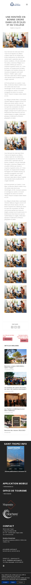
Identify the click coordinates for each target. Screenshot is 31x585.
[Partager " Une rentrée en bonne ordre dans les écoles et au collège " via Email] (15, 327)
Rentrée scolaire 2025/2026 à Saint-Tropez (14, 367)
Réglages (21, 582)
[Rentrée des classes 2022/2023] (15, 421)
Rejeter (13, 582)
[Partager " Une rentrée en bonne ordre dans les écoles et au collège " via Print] (19, 327)
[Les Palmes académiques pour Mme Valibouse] (15, 400)
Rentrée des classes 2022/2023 (14, 430)
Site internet (7, 493)
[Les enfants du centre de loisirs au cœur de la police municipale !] (15, 378)
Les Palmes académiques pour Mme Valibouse (14, 409)
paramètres (23, 579)
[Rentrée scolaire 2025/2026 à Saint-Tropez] (15, 356)
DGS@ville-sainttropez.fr (14, 560)
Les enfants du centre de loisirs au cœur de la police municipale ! (15, 388)
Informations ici (8, 486)
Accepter (5, 582)
